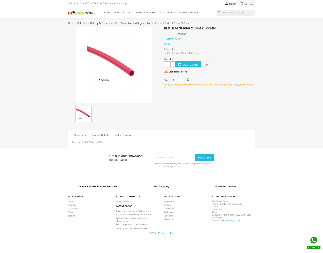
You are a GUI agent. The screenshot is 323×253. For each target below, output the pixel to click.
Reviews (171, 12)
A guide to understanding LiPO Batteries (134, 214)
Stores (71, 212)
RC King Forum (122, 201)
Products (118, 12)
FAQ (129, 12)
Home (107, 12)
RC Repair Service (188, 12)
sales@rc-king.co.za (230, 220)
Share (174, 80)
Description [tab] (80, 135)
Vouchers (168, 215)
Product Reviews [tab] (123, 135)
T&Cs (161, 12)
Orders (167, 205)
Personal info (170, 201)
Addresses (169, 212)
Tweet (181, 80)
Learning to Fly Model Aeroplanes (131, 228)
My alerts (168, 219)
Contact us (73, 208)
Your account (173, 196)
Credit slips (169, 208)
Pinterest (188, 80)
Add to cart (187, 64)
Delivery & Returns (145, 12)
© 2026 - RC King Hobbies (161, 233)
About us (72, 205)
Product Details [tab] (100, 135)
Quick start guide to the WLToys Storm (133, 211)
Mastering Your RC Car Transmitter (132, 224)
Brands (71, 215)
